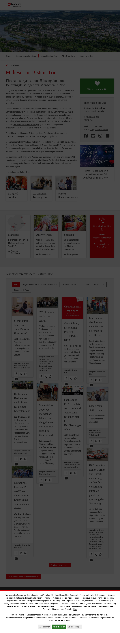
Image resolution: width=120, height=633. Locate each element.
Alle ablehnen (45, 627)
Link (75, 609)
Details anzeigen (75, 627)
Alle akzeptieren (59, 627)
